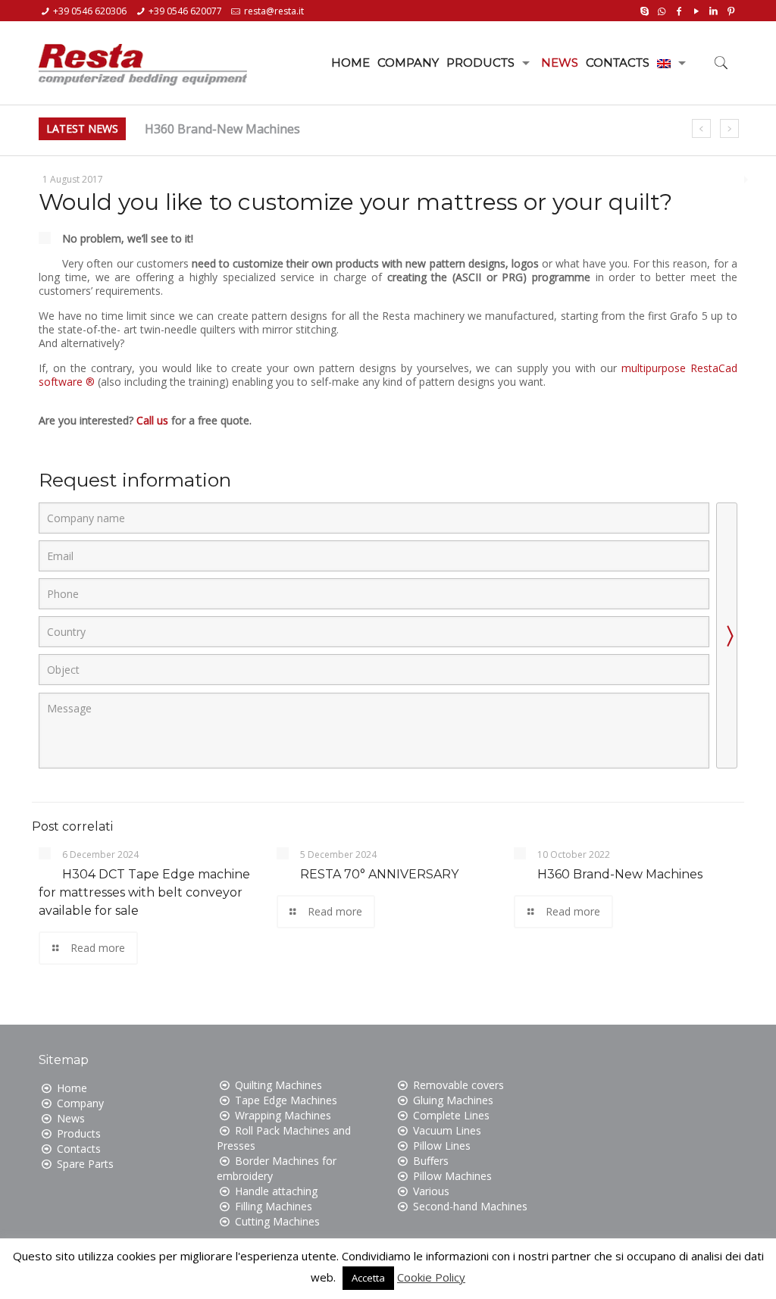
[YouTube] (696, 9)
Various (431, 1191)
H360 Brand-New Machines (222, 129)
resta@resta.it (274, 11)
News (71, 1118)
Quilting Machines (278, 1085)
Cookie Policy (431, 1277)
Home (72, 1088)
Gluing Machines (453, 1100)
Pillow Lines (442, 1145)
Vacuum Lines (447, 1130)
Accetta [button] (368, 1278)
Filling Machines (273, 1206)
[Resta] (143, 59)
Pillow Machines (452, 1176)
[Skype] (644, 9)
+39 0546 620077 (185, 11)
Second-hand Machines (470, 1206)
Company (80, 1103)
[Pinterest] (730, 9)
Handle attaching (276, 1191)
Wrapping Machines (283, 1115)
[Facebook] (678, 9)
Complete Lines (451, 1115)
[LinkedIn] (713, 9)
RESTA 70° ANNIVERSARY (379, 874)
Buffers (431, 1160)
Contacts (79, 1148)
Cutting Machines (277, 1221)
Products (79, 1133)
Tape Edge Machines (286, 1100)
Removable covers (458, 1085)
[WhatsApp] (662, 9)
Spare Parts (85, 1164)
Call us (152, 420)
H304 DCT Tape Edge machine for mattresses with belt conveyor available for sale (144, 892)
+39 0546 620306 (90, 11)
